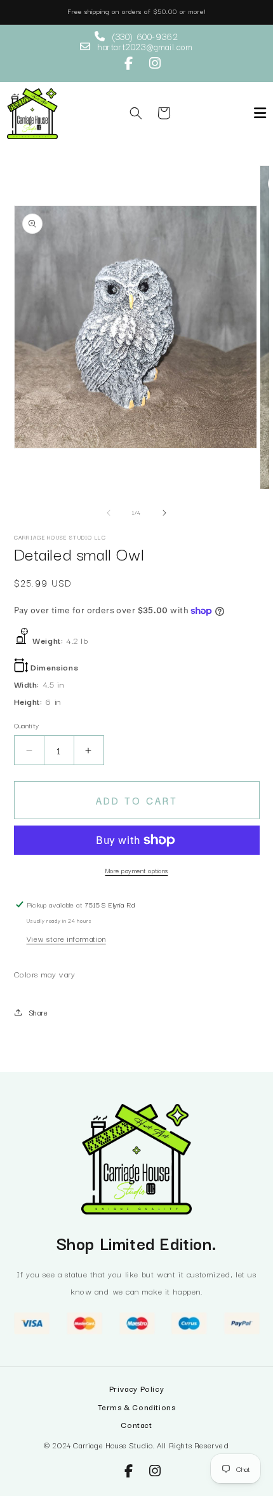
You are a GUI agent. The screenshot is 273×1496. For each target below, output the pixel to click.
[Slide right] (164, 513)
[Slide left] (109, 513)
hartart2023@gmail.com (145, 46)
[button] (136, 113)
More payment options (136, 870)
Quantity (26, 725)
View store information (66, 938)
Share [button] (38, 1012)
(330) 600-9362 (145, 36)
